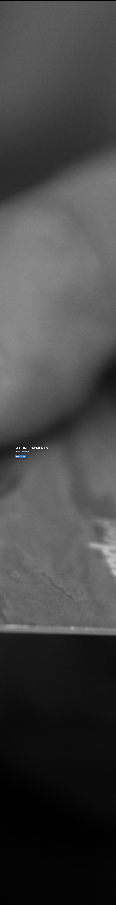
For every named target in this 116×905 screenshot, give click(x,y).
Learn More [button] (20, 456)
